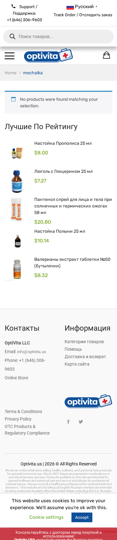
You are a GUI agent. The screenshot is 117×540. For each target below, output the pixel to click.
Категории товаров (84, 341)
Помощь (73, 349)
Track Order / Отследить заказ (83, 14)
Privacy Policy (18, 418)
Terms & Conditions (23, 411)
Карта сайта (77, 364)
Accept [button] (82, 517)
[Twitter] (81, 422)
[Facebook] (68, 422)
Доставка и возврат (85, 356)
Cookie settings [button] (46, 517)
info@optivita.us (31, 351)
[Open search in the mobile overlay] (58, 36)
